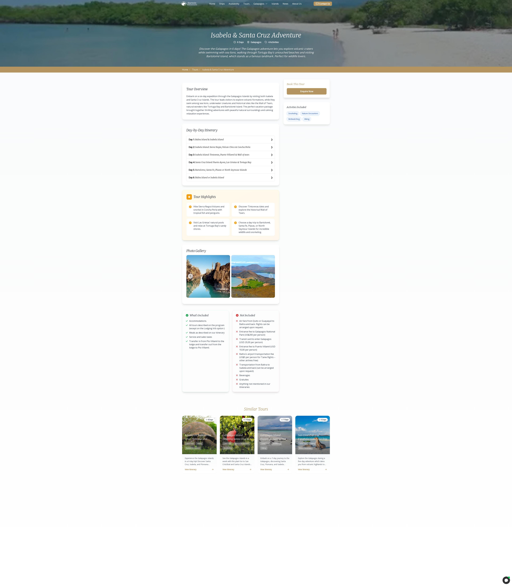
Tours (195, 69)
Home (185, 69)
